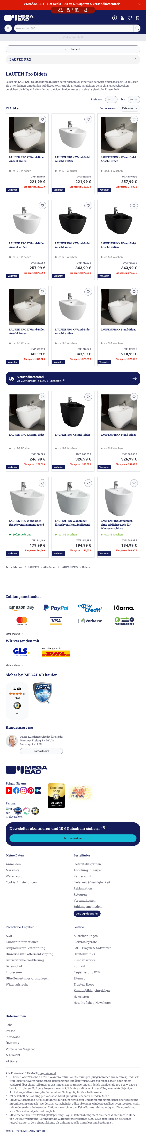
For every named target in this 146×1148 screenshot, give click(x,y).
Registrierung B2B (87, 972)
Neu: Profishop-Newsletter (92, 1002)
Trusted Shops (84, 984)
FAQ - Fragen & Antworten (93, 948)
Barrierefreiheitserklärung (25, 960)
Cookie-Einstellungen (21, 882)
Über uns (12, 1043)
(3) (103, 827)
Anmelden (13, 864)
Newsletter (81, 996)
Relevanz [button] (127, 108)
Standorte (13, 1037)
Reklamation (83, 888)
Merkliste (12, 870)
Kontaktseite (41, 751)
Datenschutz (15, 966)
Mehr (105, 1096)
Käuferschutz (83, 876)
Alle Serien (49, 567)
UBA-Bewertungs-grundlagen (27, 978)
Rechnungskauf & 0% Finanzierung (73, 37)
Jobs (9, 1025)
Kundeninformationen (22, 942)
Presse (10, 1031)
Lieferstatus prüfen (87, 864)
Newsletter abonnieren (57, 828)
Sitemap (79, 978)
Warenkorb (14, 876)
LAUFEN (33, 567)
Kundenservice (84, 960)
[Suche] (137, 28)
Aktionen (12, 1061)
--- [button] (109, 99)
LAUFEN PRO (69, 567)
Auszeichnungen (86, 936)
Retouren (80, 894)
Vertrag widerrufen (87, 913)
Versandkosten (85, 900)
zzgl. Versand (48, 1073)
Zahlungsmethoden (88, 906)
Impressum (14, 972)
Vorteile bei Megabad (21, 1049)
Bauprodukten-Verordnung (25, 948)
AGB (9, 936)
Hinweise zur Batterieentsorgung (29, 954)
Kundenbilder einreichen (92, 990)
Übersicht (75, 49)
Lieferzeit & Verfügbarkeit (92, 882)
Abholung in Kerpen (88, 870)
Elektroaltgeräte (85, 942)
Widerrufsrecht (17, 984)
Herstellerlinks (84, 954)
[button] (42, 119)
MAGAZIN (13, 1055)
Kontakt (79, 966)
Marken (18, 567)
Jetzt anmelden (73, 838)
